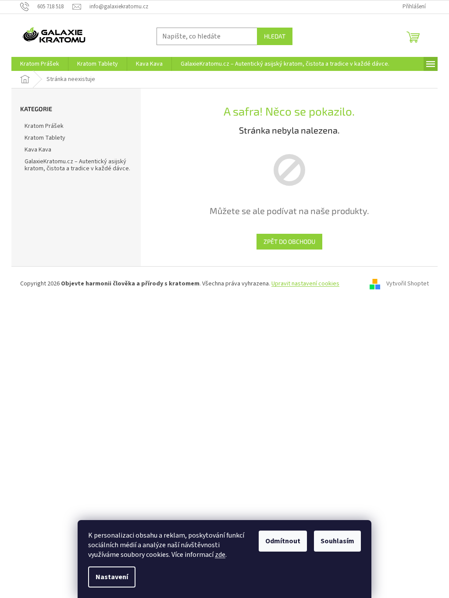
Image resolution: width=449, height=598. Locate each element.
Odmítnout (282, 541)
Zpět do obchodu (289, 241)
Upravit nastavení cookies (305, 283)
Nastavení (112, 577)
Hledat (274, 36)
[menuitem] (39, 64)
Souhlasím (337, 541)
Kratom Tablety (45, 138)
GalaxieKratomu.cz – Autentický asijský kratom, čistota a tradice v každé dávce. (77, 165)
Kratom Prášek (44, 126)
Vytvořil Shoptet (407, 283)
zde (220, 554)
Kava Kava (38, 149)
